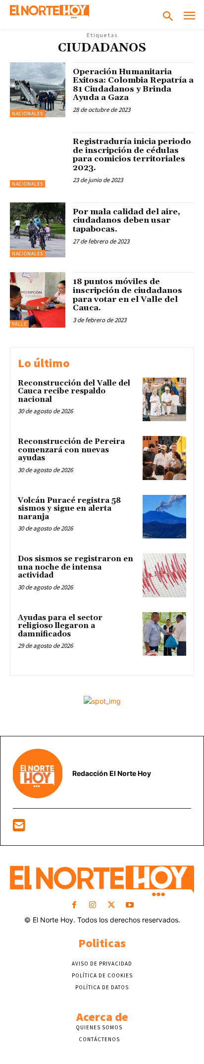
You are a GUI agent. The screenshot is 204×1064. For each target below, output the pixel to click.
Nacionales (27, 113)
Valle (19, 324)
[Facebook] (74, 905)
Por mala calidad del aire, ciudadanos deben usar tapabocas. (126, 220)
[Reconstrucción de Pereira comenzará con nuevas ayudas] (164, 458)
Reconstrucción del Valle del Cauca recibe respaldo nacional (74, 391)
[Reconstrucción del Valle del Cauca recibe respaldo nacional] (164, 399)
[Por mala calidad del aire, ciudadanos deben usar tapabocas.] (37, 230)
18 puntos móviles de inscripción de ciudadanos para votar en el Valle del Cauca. (127, 295)
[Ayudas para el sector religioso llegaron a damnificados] (164, 634)
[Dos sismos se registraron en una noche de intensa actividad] (164, 575)
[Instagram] (93, 905)
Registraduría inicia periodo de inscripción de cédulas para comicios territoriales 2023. (132, 155)
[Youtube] (129, 905)
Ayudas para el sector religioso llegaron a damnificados (60, 626)
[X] (111, 905)
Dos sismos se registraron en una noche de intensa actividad (75, 567)
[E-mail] (19, 827)
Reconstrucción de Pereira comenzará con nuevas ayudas (71, 450)
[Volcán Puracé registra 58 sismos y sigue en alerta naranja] (164, 516)
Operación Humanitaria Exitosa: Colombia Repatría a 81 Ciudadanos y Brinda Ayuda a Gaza (133, 85)
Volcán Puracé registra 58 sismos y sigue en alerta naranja (69, 509)
